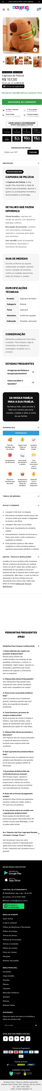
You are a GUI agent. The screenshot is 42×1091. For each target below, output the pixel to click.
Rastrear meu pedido (11, 961)
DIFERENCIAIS (9, 427)
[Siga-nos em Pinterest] (16, 1038)
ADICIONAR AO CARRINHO (22, 102)
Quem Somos (8, 919)
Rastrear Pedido (9, 1005)
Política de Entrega (10, 931)
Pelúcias (6, 1001)
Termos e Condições (10, 944)
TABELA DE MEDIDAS (12, 496)
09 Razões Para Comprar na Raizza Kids (19, 646)
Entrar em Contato (10, 952)
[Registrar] (36, 1025)
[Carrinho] (38, 10)
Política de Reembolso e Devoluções (16, 927)
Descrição (8, 163)
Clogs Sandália (8, 976)
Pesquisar (6, 956)
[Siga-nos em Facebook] (5, 1038)
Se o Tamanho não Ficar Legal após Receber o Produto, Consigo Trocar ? (20, 833)
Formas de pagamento (14, 86)
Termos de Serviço (10, 935)
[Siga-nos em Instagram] (11, 1038)
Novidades (7, 972)
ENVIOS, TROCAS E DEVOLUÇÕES (17, 557)
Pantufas (6, 980)
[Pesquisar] (8, 10)
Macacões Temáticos (11, 993)
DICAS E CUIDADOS (11, 505)
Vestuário (6, 997)
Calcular (33, 152)
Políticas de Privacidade (12, 940)
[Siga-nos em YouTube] (22, 1038)
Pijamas (6, 984)
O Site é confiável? (10, 923)
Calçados (6, 988)
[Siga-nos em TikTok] (28, 1038)
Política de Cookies (10, 948)
